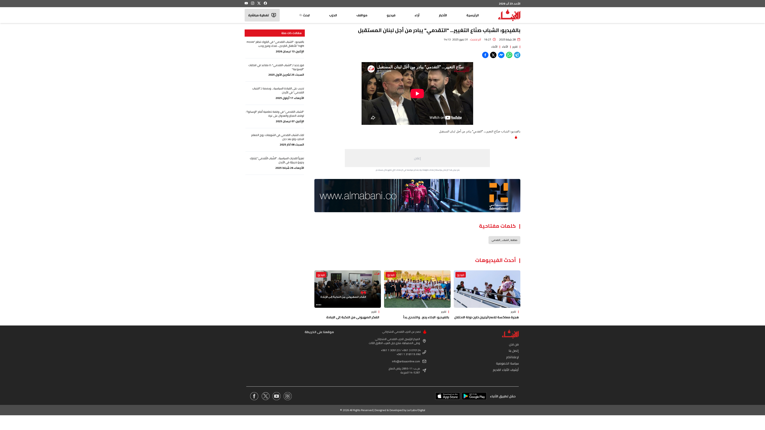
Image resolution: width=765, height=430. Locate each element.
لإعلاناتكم (512, 357)
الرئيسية (472, 15)
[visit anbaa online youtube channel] (276, 396)
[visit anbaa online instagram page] (287, 396)
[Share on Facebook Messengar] (501, 55)
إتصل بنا (514, 351)
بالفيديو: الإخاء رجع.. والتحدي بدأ (426, 317)
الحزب (333, 15)
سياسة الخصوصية (507, 363)
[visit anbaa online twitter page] (265, 396)
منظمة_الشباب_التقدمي (504, 240)
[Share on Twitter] (493, 55)
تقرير (515, 47)
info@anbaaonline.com (406, 361)
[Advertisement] (417, 158)
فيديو (391, 15)
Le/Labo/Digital (416, 410)
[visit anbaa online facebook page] (254, 396)
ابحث (306, 15)
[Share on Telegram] (517, 55)
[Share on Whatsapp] (509, 55)
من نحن (514, 344)
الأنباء (505, 47)
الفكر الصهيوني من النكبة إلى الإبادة (352, 317)
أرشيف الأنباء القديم (506, 370)
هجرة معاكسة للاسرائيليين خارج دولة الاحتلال (486, 317)
